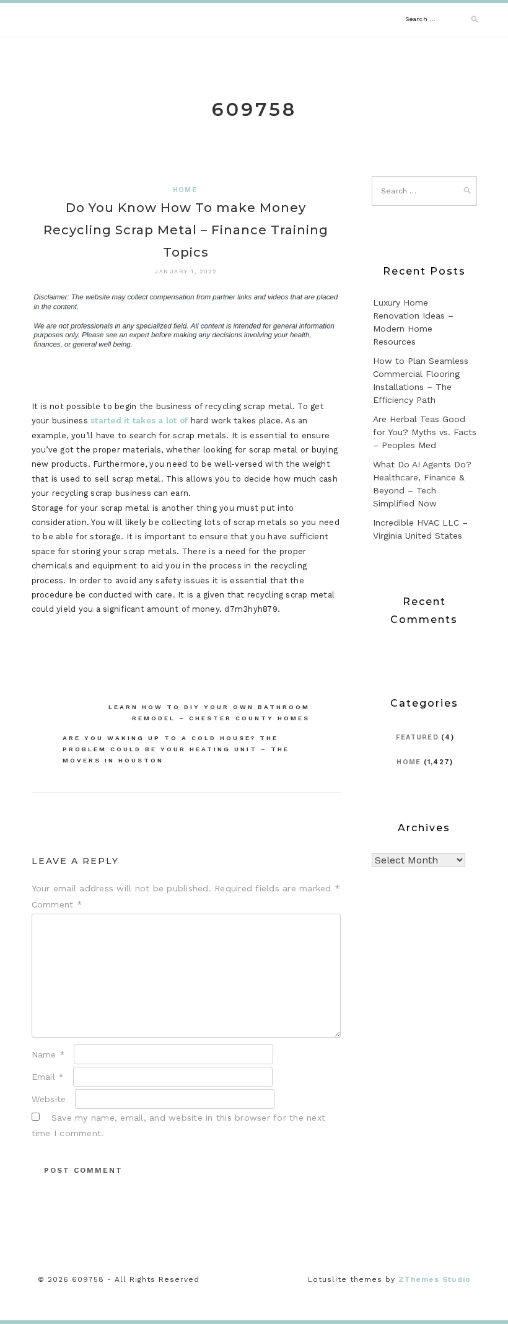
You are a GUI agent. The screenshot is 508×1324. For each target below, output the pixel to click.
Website (49, 1099)
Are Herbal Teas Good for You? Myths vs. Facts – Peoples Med (424, 432)
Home (185, 190)
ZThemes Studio (434, 1279)
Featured (417, 737)
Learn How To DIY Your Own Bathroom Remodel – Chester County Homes (209, 713)
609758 (254, 109)
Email (48, 1077)
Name (49, 1054)
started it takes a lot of (139, 420)
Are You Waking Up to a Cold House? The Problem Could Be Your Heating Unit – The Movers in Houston (176, 749)
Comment (57, 904)
